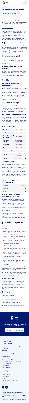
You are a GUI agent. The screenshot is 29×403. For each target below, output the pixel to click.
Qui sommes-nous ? (7, 341)
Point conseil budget (7, 369)
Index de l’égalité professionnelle (10, 380)
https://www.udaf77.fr (13, 31)
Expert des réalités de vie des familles (11, 346)
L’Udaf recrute (5, 376)
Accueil (4, 339)
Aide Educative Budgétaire (8, 360)
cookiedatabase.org (6, 307)
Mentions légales (5, 399)
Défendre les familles (7, 343)
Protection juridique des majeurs (10, 371)
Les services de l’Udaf (8, 354)
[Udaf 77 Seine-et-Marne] (5, 3)
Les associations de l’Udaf (8, 345)
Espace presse (5, 348)
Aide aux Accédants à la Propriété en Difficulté (13, 358)
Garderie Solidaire (6, 363)
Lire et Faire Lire (6, 367)
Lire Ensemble (5, 365)
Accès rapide (6, 374)
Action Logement (6, 356)
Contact (4, 378)
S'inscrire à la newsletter (14, 330)
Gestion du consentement (12, 401)
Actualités (4, 350)
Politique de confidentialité (15, 399)
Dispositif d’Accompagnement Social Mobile (13, 361)
